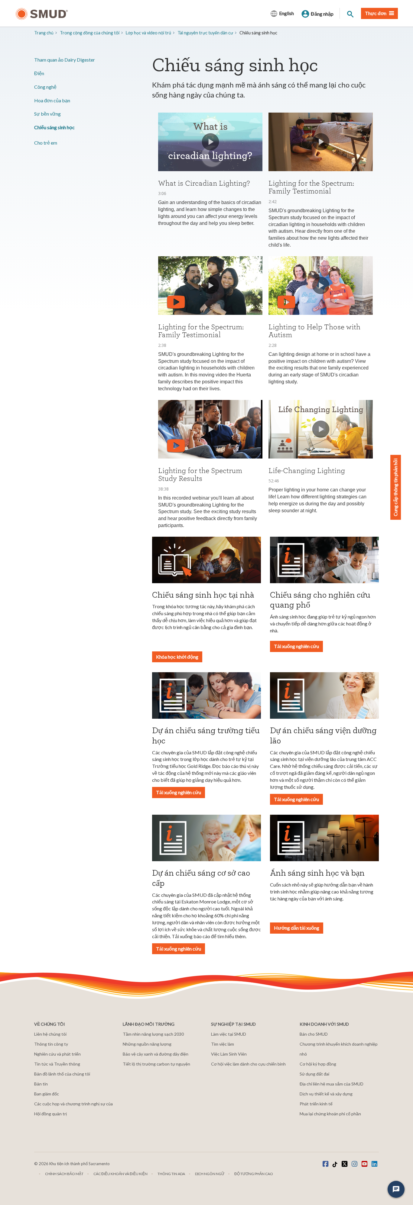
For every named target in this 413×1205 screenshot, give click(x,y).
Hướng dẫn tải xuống (296, 928)
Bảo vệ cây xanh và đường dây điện (155, 1053)
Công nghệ (45, 87)
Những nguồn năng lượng (147, 1044)
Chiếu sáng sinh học (54, 127)
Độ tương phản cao (253, 1173)
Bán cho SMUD (314, 1034)
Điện (39, 73)
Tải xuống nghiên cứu (296, 646)
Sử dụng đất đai (314, 1073)
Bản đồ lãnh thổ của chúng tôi (62, 1073)
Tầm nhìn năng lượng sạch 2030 (153, 1034)
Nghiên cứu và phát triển (57, 1053)
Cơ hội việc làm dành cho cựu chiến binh (248, 1063)
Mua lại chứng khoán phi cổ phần (330, 1113)
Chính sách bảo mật (64, 1173)
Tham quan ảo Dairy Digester (64, 59)
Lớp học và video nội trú (148, 32)
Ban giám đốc (46, 1093)
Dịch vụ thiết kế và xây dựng (326, 1093)
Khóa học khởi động (177, 657)
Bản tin (41, 1083)
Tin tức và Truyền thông (57, 1063)
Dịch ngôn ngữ (209, 1173)
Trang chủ (44, 32)
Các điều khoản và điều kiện (120, 1173)
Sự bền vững (47, 114)
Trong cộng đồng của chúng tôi (89, 32)
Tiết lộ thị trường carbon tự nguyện (156, 1063)
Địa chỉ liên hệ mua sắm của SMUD (331, 1083)
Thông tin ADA (171, 1173)
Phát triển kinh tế (316, 1103)
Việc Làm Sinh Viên (229, 1053)
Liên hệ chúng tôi (50, 1034)
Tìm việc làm (222, 1044)
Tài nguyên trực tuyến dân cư (205, 32)
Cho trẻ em (45, 142)
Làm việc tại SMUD (228, 1034)
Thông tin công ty (51, 1044)
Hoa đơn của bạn (52, 100)
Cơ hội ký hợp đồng (318, 1063)
